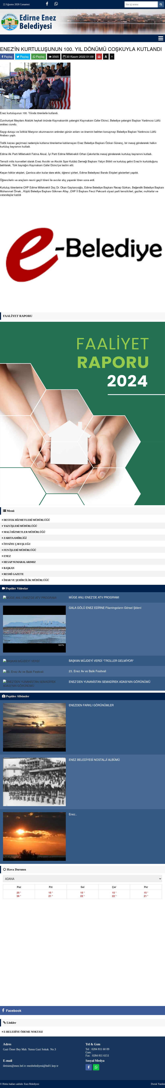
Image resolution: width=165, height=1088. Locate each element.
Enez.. (73, 814)
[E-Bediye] (82, 255)
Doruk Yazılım (158, 1084)
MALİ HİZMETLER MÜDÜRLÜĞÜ (24, 531)
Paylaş (7, 57)
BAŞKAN (8, 568)
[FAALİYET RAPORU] (82, 413)
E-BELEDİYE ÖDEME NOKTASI (23, 1031)
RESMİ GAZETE (13, 574)
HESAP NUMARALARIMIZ (19, 562)
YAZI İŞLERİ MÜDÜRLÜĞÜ (20, 525)
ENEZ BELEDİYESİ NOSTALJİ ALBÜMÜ (94, 760)
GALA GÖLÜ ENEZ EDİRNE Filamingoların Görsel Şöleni (105, 608)
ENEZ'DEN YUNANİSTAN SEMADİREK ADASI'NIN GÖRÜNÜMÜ (109, 682)
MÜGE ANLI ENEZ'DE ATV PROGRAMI (94, 597)
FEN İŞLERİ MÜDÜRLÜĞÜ (19, 550)
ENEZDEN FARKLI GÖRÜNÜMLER (91, 705)
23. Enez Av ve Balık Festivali (87, 671)
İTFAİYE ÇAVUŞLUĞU (17, 544)
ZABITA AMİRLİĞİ (15, 537)
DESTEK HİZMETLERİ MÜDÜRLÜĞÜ (26, 519)
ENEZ (7, 556)
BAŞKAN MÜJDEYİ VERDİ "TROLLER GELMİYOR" (101, 661)
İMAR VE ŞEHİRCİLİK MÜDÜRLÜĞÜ (26, 580)
